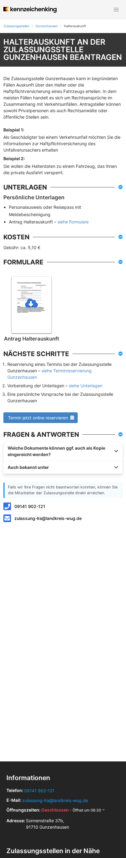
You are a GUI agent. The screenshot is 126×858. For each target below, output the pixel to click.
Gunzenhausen (46, 26)
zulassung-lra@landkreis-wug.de (48, 518)
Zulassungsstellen (16, 26)
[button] (116, 10)
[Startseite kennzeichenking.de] (30, 10)
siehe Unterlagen (85, 385)
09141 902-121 (29, 506)
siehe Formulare (73, 221)
